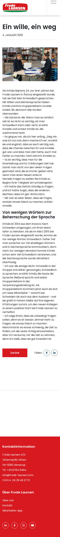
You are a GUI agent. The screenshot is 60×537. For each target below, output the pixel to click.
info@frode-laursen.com (17, 475)
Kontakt (7, 505)
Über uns (8, 500)
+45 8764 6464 (16, 470)
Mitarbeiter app (12, 510)
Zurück (14, 353)
